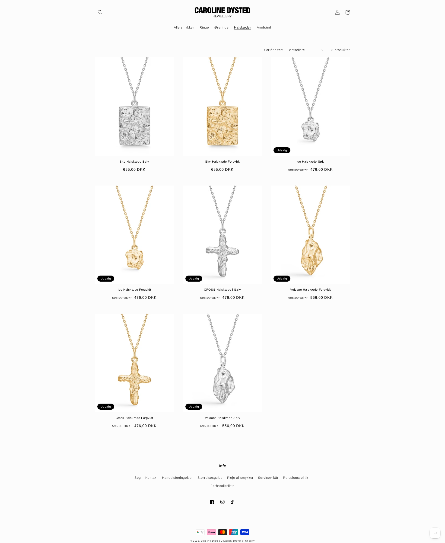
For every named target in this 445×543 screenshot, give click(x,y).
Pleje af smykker (240, 477)
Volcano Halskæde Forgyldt (310, 289)
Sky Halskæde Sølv (134, 161)
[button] (100, 12)
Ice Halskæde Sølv (310, 161)
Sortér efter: (273, 50)
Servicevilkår (268, 477)
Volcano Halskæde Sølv (222, 418)
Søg (137, 477)
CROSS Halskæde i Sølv (222, 289)
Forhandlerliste (222, 486)
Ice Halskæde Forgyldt (134, 289)
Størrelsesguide (210, 477)
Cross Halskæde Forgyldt (134, 418)
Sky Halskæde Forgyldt (222, 161)
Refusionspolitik (295, 477)
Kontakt (151, 477)
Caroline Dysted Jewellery (216, 541)
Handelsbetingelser (177, 477)
